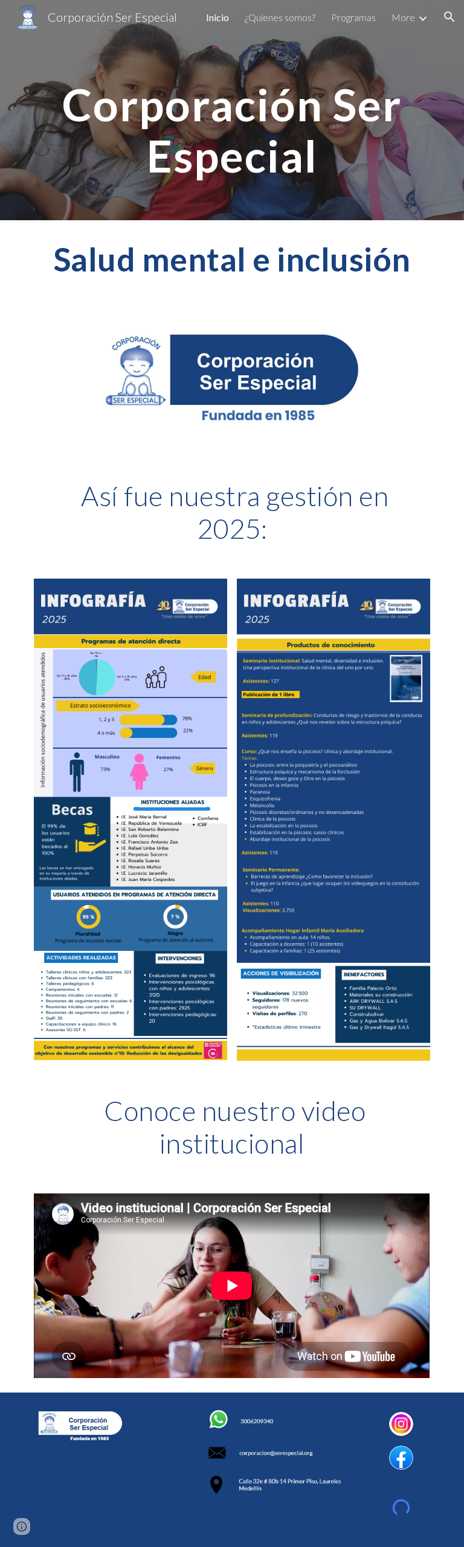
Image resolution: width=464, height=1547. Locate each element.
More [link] (403, 17)
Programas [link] (353, 17)
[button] (449, 16)
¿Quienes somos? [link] (280, 17)
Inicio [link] (217, 17)
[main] (232, 110)
